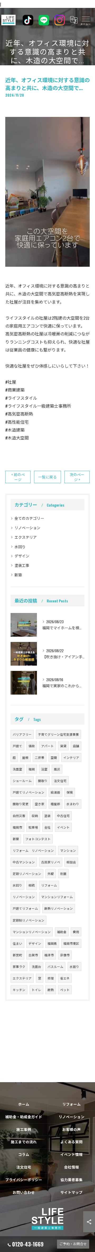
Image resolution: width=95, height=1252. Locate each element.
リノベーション (27, 527)
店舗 (76, 746)
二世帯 (39, 757)
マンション (68, 850)
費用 (76, 931)
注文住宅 (60, 780)
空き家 (39, 803)
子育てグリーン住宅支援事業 (58, 734)
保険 (69, 792)
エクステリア (26, 537)
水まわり (72, 803)
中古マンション (24, 862)
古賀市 (33, 955)
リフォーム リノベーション (33, 850)
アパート (47, 746)
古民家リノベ (50, 862)
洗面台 (36, 966)
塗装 (47, 815)
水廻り (74, 966)
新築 (18, 574)
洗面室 (17, 769)
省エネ (65, 978)
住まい (17, 943)
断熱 (51, 989)
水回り (20, 546)
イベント (63, 827)
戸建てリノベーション (28, 792)
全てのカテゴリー (29, 518)
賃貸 (63, 746)
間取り (43, 780)
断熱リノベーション (58, 908)
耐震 (63, 873)
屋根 (25, 757)
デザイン (22, 555)
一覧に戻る (47, 476)
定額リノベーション (27, 873)
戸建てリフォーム (25, 908)
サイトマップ (71, 1192)
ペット (65, 989)
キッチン (19, 989)
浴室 (44, 769)
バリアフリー (22, 734)
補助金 (61, 931)
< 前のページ (18, 477)
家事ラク (19, 966)
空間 (54, 757)
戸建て (17, 746)
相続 (31, 885)
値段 (31, 746)
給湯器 (55, 792)
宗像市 (65, 955)
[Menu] (85, 20)
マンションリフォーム (57, 896)
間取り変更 (20, 803)
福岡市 (17, 827)
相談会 (71, 862)
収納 (35, 815)
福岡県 (52, 943)
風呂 (57, 769)
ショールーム (22, 780)
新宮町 (17, 955)
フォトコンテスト (38, 839)
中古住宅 (63, 815)
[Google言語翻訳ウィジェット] (74, 20)
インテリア (71, 757)
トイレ (36, 989)
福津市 (49, 955)
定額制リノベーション (28, 920)
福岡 (31, 769)
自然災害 (19, 815)
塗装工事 (22, 565)
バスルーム (55, 966)
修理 (51, 978)
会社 (47, 827)
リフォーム (49, 885)
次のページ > (77, 477)
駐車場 (33, 827)
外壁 (51, 873)
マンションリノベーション (32, 931)
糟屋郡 (55, 803)
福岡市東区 (71, 943)
